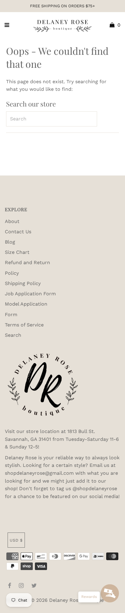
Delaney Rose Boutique (76, 600)
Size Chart (17, 252)
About (12, 221)
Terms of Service (24, 325)
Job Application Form (30, 294)
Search (13, 335)
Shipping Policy (23, 283)
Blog (10, 242)
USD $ (16, 540)
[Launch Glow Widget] (110, 593)
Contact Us (18, 231)
